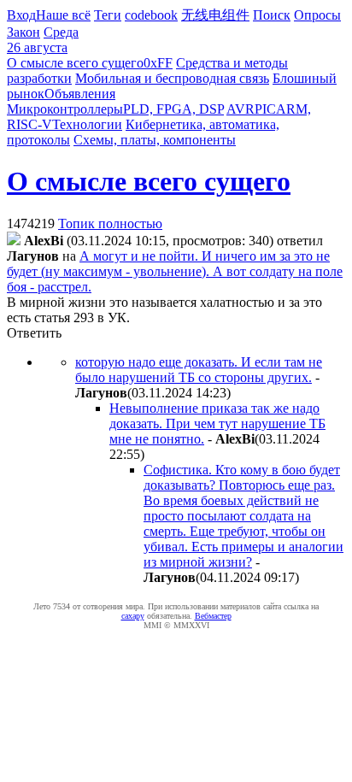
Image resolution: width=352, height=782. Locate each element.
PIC (265, 109)
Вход (21, 15)
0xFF (158, 63)
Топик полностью (110, 223)
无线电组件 (215, 15)
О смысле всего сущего (75, 63)
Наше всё (63, 15)
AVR (240, 109)
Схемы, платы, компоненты (154, 139)
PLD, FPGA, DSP (173, 109)
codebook (151, 15)
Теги (107, 15)
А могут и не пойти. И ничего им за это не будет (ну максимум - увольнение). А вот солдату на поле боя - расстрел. (175, 271)
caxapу (132, 615)
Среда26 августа (43, 40)
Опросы (317, 15)
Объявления (79, 93)
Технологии (87, 124)
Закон (23, 32)
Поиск (271, 15)
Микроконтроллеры (65, 109)
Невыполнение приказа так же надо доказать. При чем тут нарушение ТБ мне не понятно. (217, 423)
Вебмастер (213, 615)
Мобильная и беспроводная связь (172, 78)
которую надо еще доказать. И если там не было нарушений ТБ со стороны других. (198, 370)
